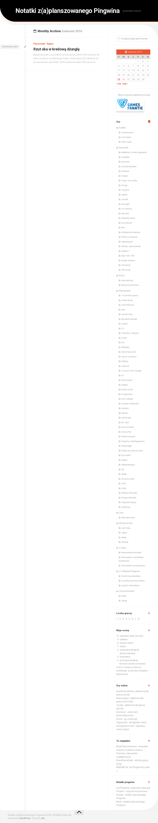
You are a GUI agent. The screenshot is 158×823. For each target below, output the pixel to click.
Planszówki (39, 44)
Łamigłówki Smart (125, 726)
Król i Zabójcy (127, 399)
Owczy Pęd (126, 432)
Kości (122, 275)
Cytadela (125, 157)
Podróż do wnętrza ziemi (132, 450)
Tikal (123, 483)
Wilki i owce (126, 142)
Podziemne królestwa (130, 232)
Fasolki (124, 176)
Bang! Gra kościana (130, 285)
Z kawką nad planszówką (132, 581)
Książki (119, 795)
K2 (122, 375)
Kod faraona (126, 380)
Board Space (122, 715)
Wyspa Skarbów (128, 497)
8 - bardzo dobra (125, 643)
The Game (125, 265)
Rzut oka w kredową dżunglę (56, 49)
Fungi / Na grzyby (129, 180)
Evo (122, 342)
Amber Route (127, 300)
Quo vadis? (126, 455)
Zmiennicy (125, 507)
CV (122, 328)
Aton (123, 309)
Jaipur (124, 532)
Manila (124, 413)
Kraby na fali (127, 389)
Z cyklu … (123, 548)
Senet (123, 537)
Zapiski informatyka (130, 585)
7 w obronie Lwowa (129, 295)
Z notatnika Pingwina (129, 571)
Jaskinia (125, 366)
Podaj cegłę (126, 446)
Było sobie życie (128, 517)
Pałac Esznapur (128, 436)
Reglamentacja (128, 465)
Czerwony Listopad (129, 333)
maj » (125, 83)
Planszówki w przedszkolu (133, 565)
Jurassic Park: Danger (131, 371)
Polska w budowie (129, 237)
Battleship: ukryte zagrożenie (134, 152)
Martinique (126, 418)
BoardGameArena (125, 691)
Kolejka (124, 385)
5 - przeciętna (123, 657)
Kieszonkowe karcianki (131, 552)
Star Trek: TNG (127, 256)
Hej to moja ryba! (128, 352)
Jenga (124, 600)
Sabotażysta (127, 242)
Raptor (50, 44)
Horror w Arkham (129, 356)
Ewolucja (125, 171)
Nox (123, 227)
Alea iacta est (127, 280)
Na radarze (126, 223)
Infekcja (124, 361)
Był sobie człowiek (129, 319)
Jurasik (124, 199)
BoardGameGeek (124, 760)
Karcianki (123, 147)
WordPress (25, 818)
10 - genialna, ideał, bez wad (129, 636)
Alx (43, 818)
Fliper (123, 596)
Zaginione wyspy (128, 502)
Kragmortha (126, 394)
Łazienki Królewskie (130, 403)
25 (119, 79)
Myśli (118, 802)
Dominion (125, 162)
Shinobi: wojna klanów (131, 246)
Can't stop (125, 528)
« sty (118, 83)
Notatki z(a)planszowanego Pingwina (67, 10)
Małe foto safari (128, 218)
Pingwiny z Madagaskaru (133, 441)
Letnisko (125, 408)
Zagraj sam (122, 722)
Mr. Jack (125, 422)
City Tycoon (126, 137)
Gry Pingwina (122, 788)
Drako (124, 338)
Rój (122, 469)
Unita (123, 488)
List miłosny (126, 209)
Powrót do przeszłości (131, 576)
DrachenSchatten (129, 166)
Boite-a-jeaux (122, 698)
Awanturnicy (126, 314)
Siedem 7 (125, 251)
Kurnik (119, 719)
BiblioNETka (122, 767)
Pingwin (120, 791)
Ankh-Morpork (127, 305)
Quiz (121, 512)
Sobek (124, 474)
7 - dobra (121, 646)
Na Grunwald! (127, 427)
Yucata (119, 705)
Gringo (124, 185)
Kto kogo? (125, 204)
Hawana (125, 190)
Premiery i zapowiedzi (126, 753)
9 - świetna (122, 639)
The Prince (125, 270)
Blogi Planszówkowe (126, 746)
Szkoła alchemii (128, 260)
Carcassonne (127, 132)
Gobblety (125, 347)
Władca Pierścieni (129, 493)
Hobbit (124, 195)
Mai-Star (125, 213)
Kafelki (122, 128)
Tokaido (124, 542)
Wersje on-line (126, 523)
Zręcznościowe (126, 591)
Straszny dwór (127, 479)
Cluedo (124, 324)
